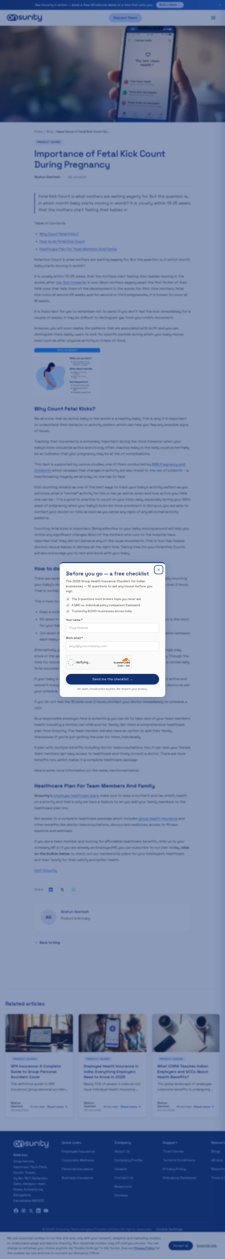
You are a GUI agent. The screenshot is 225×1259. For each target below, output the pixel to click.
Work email (74, 638)
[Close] (158, 569)
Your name (74, 620)
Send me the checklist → (112, 679)
